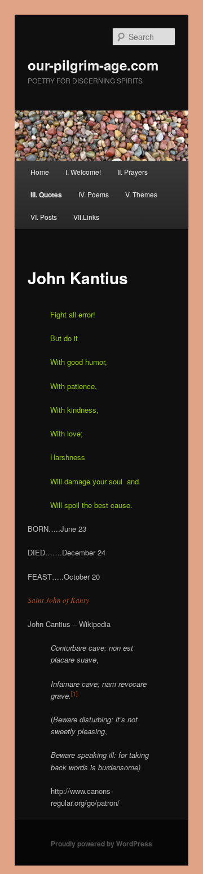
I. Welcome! (83, 171)
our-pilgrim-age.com (93, 64)
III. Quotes (46, 194)
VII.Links (86, 217)
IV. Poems (93, 194)
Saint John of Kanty (58, 600)
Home (39, 171)
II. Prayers (132, 171)
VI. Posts (43, 217)
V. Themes (141, 194)
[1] (74, 694)
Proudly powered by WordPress (101, 843)
